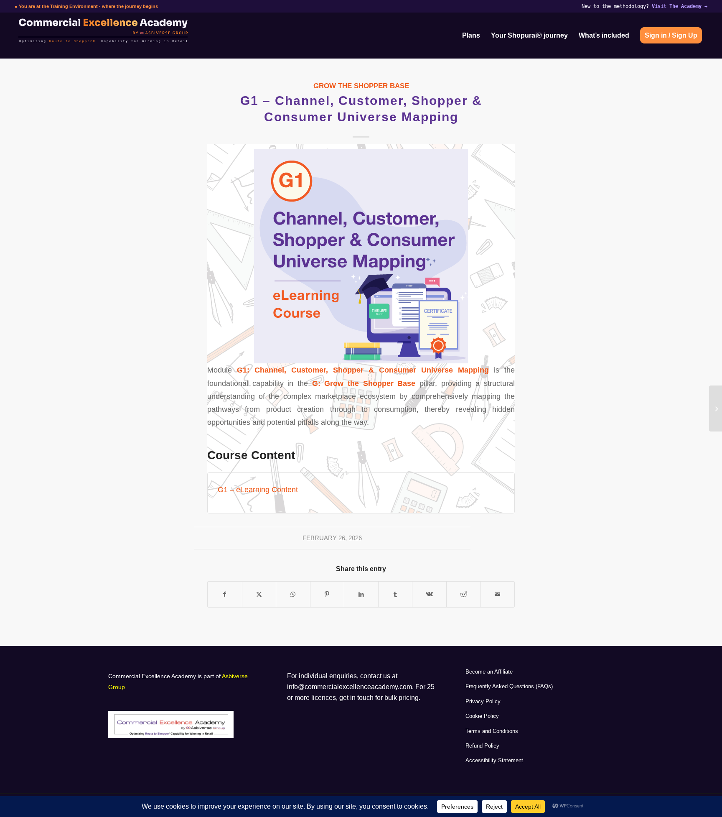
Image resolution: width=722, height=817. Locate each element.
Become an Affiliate (489, 672)
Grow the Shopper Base (361, 86)
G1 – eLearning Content (258, 489)
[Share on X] (259, 594)
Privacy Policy (483, 701)
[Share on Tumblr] (395, 594)
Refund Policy (482, 746)
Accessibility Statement (494, 760)
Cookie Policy (482, 716)
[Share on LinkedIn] (361, 594)
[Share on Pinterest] (327, 594)
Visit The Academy (679, 6)
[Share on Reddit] (463, 594)
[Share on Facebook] (225, 594)
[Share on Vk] (429, 594)
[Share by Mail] (497, 594)
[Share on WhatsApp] (293, 594)
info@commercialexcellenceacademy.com (349, 686)
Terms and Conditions (491, 731)
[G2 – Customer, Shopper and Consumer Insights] (715, 408)
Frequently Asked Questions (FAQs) (509, 686)
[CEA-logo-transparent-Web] (137, 36)
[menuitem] (471, 36)
